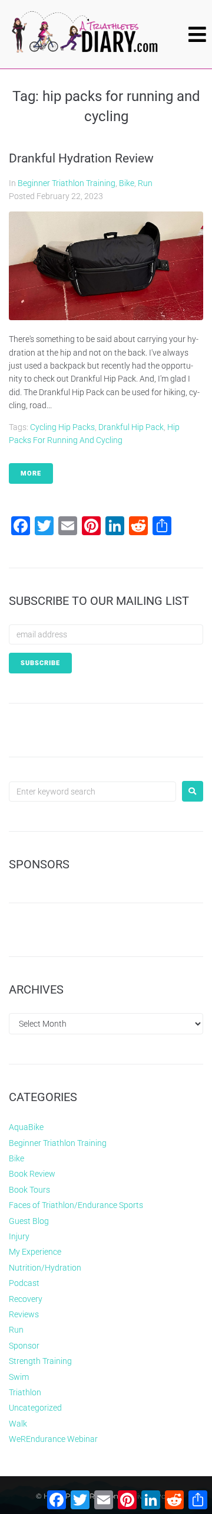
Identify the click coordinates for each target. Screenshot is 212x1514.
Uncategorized (35, 1407)
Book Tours (29, 1189)
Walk (18, 1423)
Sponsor (24, 1345)
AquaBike (26, 1127)
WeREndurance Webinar (53, 1439)
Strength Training (40, 1361)
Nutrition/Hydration (45, 1267)
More (31, 473)
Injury (19, 1236)
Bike (126, 183)
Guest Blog (29, 1221)
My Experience (35, 1251)
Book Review (32, 1173)
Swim (19, 1377)
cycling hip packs (62, 427)
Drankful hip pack (131, 427)
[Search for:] (92, 792)
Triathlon (25, 1392)
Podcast (24, 1283)
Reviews (24, 1314)
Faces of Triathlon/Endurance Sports (76, 1205)
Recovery (25, 1299)
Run (145, 183)
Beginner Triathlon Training (66, 183)
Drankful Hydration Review (81, 158)
